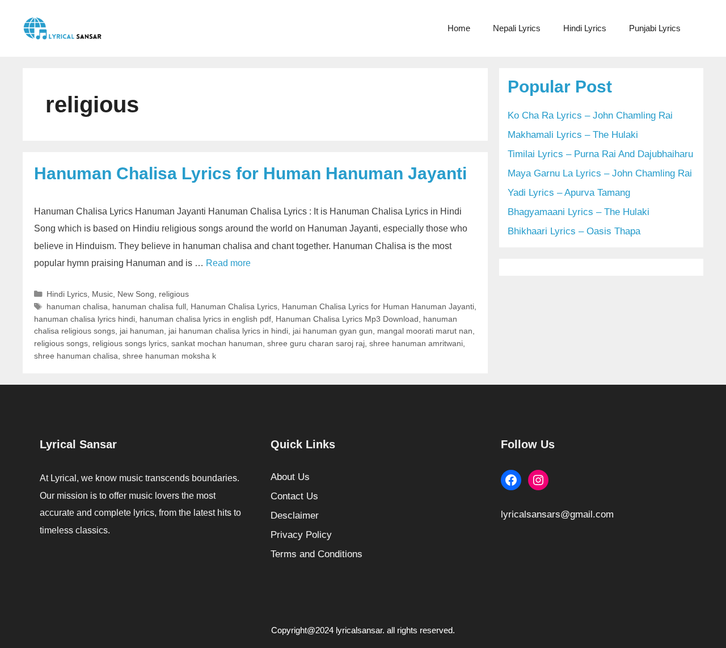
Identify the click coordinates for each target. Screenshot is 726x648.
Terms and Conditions (316, 554)
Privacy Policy (301, 534)
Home (459, 28)
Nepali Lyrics (517, 28)
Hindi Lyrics (584, 28)
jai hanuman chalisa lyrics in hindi (228, 330)
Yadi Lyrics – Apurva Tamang (569, 192)
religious (174, 293)
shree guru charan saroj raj (316, 343)
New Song (135, 293)
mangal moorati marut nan (424, 330)
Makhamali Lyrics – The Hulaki (573, 134)
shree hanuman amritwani (416, 343)
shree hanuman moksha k (169, 355)
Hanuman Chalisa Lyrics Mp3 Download (347, 318)
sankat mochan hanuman (217, 343)
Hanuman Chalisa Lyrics (234, 306)
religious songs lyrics (129, 343)
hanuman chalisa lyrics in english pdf (205, 318)
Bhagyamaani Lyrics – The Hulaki (578, 212)
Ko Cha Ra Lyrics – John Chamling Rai (590, 115)
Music (102, 293)
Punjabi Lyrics (655, 28)
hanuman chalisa (77, 306)
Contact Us (294, 496)
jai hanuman (142, 330)
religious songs (61, 343)
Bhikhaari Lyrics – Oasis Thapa (574, 231)
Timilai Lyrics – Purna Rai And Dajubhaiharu (600, 154)
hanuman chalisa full (149, 306)
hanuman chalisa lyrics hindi (84, 318)
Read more (228, 263)
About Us (290, 477)
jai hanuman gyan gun (333, 330)
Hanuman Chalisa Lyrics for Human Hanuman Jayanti (250, 173)
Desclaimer (295, 515)
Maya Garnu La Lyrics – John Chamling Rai (600, 173)
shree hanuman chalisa (76, 355)
